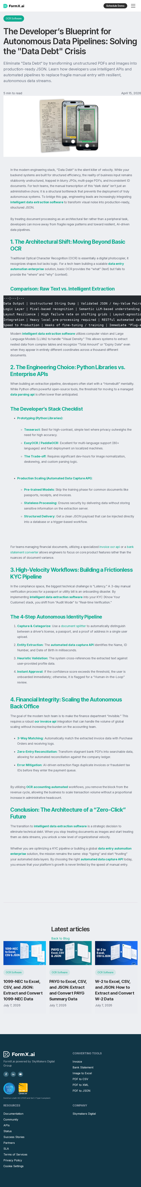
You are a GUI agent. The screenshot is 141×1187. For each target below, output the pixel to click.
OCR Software (14, 18)
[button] (133, 5)
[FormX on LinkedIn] (13, 1074)
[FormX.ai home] (13, 5)
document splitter (73, 626)
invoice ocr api (109, 547)
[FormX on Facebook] (6, 1074)
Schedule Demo (115, 5)
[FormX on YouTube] (20, 1074)
